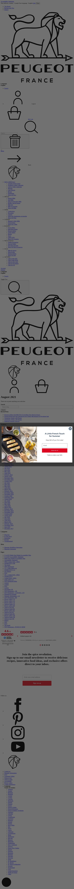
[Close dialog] (70, 428)
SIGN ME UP (54, 450)
